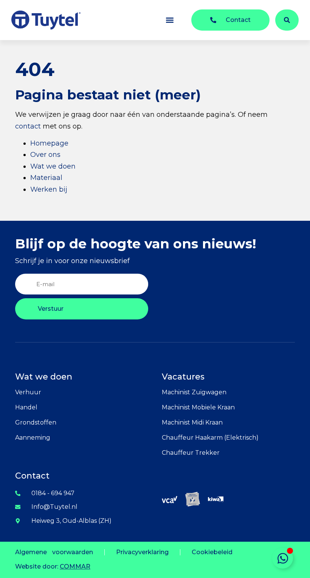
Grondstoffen (35, 422)
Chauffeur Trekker (191, 452)
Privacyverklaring (142, 552)
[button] (169, 20)
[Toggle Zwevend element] (282, 558)
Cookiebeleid (212, 552)
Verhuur (28, 392)
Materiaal (46, 178)
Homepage (49, 143)
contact (28, 126)
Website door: (52, 566)
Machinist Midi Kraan (192, 422)
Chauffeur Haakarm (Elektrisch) (210, 437)
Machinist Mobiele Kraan (198, 407)
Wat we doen (53, 166)
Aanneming (32, 437)
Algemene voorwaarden (54, 552)
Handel (26, 407)
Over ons (45, 154)
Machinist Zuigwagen (194, 392)
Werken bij (48, 189)
